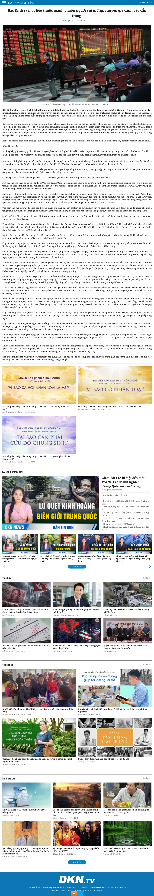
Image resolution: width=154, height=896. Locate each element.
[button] (150, 566)
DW (139, 334)
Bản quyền (98, 891)
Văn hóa (106, 854)
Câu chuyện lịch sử (8, 857)
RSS (63, 891)
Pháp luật (106, 651)
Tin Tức (104, 490)
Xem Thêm (77, 567)
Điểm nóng (107, 615)
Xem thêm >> (147, 577)
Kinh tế (4, 615)
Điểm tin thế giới (7, 651)
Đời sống (81, 762)
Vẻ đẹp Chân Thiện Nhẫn (10, 715)
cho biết (108, 346)
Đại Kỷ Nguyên (76, 888)
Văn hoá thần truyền (59, 818)
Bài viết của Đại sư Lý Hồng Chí (12, 412)
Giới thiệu (56, 891)
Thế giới (5, 815)
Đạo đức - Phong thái (60, 615)
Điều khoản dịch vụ (75, 891)
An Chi (65, 21)
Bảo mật (88, 891)
